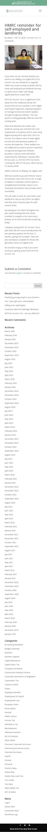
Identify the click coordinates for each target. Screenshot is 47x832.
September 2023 (12, 451)
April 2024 (9, 423)
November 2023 (11, 443)
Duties (7, 688)
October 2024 (10, 399)
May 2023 (9, 467)
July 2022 (8, 506)
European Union (11, 704)
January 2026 (10, 339)
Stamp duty (9, 772)
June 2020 (9, 606)
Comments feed (11, 810)
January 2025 (10, 387)
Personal (8, 764)
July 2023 (8, 459)
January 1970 (10, 634)
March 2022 (10, 522)
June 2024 (9, 415)
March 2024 (10, 427)
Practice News (11, 768)
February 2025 (11, 383)
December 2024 (11, 391)
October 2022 (10, 494)
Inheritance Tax (11, 724)
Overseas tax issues (13, 752)
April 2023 (9, 470)
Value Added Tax (12, 788)
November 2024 (11, 395)
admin (9, 37)
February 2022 (11, 526)
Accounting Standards (14, 644)
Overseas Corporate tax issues (18, 744)
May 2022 (9, 514)
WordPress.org (11, 814)
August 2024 (10, 407)
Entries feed (10, 806)
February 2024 (11, 431)
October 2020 (10, 590)
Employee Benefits (13, 692)
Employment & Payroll (14, 696)
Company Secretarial (13, 668)
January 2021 (10, 578)
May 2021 (9, 562)
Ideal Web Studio (30, 829)
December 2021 (11, 534)
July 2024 (8, 411)
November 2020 (11, 586)
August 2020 (10, 598)
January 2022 (10, 530)
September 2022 (12, 498)
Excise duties (10, 708)
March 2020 (10, 618)
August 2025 (10, 359)
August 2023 (10, 455)
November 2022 (11, 490)
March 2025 (10, 379)
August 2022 (10, 502)
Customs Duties (11, 684)
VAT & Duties (10, 792)
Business (8, 652)
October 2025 (10, 351)
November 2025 (11, 347)
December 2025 (11, 343)
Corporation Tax (12, 680)
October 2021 (10, 542)
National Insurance (13, 732)
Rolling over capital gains (15, 305)
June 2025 (9, 367)
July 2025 (8, 363)
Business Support (12, 656)
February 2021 (11, 574)
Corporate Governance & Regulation (20, 676)
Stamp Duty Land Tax (14, 776)
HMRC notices (11, 716)
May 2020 (9, 610)
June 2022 (9, 510)
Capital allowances (12, 660)
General (8, 712)
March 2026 (10, 331)
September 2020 (12, 594)
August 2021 (10, 550)
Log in (7, 802)
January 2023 (10, 483)
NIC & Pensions (11, 736)
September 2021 (12, 546)
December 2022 (11, 487)
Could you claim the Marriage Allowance (22, 309)
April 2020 (9, 614)
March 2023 (10, 474)
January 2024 (10, 435)
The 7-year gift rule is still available (19, 301)
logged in (20, 273)
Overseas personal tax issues (17, 748)
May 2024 (9, 419)
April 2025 (9, 375)
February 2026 (11, 335)
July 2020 (8, 602)
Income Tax (33, 37)
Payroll (7, 756)
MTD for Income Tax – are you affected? (22, 313)
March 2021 (10, 570)
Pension (8, 760)
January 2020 (10, 626)
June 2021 (9, 558)
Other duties (10, 740)
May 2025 (9, 371)
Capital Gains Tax (12, 664)
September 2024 (12, 403)
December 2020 (11, 582)
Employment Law (12, 700)
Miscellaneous (11, 728)
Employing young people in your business (22, 297)
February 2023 (11, 478)
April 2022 (9, 518)
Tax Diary (9, 784)
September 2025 (12, 355)
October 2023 (10, 447)
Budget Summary (12, 648)
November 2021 (11, 538)
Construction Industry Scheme (17, 672)
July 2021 (8, 554)
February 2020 (11, 622)
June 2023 (9, 463)
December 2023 (11, 439)
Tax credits (9, 780)
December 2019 (11, 630)
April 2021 (9, 566)
